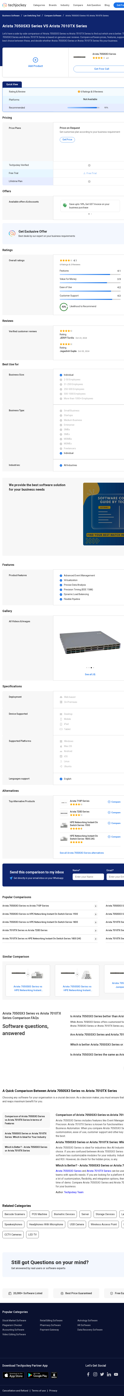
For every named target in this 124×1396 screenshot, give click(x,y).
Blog (107, 5)
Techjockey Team (73, 1192)
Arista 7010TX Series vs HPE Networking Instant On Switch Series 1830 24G (41, 938)
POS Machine (39, 1214)
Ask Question (94, 5)
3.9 (119, 279)
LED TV (32, 1234)
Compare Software (52, 16)
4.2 (119, 287)
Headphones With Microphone (46, 1224)
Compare (78, 5)
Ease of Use (66, 287)
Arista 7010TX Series (99, 1170)
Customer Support (69, 295)
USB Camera (77, 1224)
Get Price (67, 139)
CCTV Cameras (13, 1234)
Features (64, 270)
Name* (76, 870)
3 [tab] (91, 667)
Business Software (11, 16)
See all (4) (90, 674)
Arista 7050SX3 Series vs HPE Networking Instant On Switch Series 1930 (40, 914)
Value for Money (68, 279)
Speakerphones (13, 1224)
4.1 (119, 271)
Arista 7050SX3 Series (69, 1170)
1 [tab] (89, 213)
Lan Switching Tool (32, 16)
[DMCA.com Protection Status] (54, 1377)
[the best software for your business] (14, 6)
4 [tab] (93, 667)
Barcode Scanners (15, 1214)
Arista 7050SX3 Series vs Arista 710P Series (25, 905)
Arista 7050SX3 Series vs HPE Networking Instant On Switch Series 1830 (40, 922)
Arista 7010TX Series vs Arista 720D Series (24, 930)
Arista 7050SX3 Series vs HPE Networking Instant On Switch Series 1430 (76, 988)
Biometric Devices (64, 1214)
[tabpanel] (90, 206)
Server (85, 1214)
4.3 (119, 296)
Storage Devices (105, 1214)
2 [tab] (91, 213)
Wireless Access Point (104, 1224)
